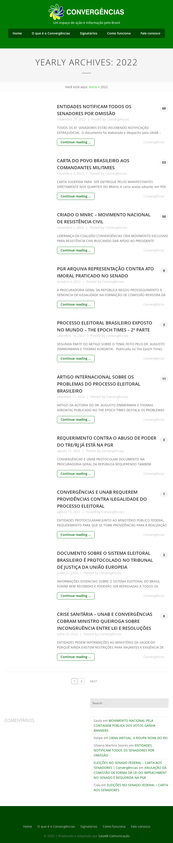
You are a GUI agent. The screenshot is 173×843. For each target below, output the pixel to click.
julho (61, 573)
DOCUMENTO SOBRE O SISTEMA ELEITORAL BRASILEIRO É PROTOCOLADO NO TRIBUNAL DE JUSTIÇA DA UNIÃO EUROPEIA (105, 560)
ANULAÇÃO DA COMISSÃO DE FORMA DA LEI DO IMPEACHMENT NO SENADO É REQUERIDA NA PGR (130, 772)
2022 (82, 119)
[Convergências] (86, 11)
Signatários (88, 33)
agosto (62, 451)
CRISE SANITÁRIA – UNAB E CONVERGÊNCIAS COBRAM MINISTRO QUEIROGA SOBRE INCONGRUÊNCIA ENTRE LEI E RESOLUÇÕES (104, 621)
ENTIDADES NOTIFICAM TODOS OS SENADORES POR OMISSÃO (124, 750)
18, (74, 336)
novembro (65, 119)
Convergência (153, 142)
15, (70, 451)
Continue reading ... (76, 142)
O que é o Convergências (51, 33)
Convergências (118, 119)
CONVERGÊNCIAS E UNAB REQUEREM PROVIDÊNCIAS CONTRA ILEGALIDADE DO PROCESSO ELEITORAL (102, 499)
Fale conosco (150, 33)
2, (75, 173)
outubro (63, 281)
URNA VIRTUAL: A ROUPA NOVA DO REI (138, 738)
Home (17, 33)
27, (75, 119)
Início (93, 87)
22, (68, 573)
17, (74, 397)
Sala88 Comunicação (114, 836)
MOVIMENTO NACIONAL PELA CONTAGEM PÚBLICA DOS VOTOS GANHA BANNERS (124, 725)
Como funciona (119, 33)
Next (93, 681)
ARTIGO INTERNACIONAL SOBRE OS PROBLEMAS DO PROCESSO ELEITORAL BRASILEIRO (98, 384)
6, (71, 281)
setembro (64, 336)
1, (75, 227)
